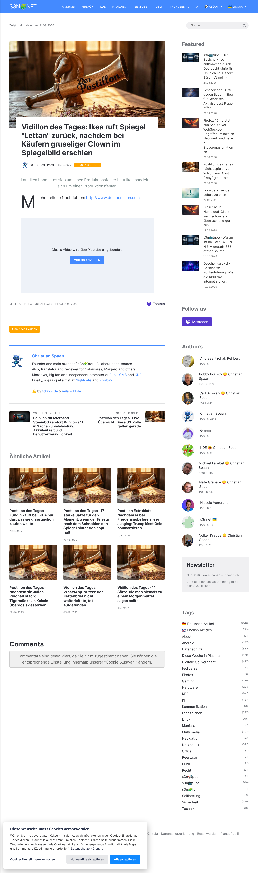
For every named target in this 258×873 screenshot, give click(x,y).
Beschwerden (207, 834)
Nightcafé (83, 380)
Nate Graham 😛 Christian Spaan (220, 484)
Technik (188, 809)
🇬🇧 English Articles (197, 630)
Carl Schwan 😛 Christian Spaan (219, 395)
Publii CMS (118, 375)
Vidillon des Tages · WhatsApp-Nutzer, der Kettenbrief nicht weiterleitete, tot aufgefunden (83, 596)
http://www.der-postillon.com (113, 197)
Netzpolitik (190, 745)
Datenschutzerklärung (177, 834)
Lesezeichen (192, 713)
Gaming (188, 681)
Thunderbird (179, 6)
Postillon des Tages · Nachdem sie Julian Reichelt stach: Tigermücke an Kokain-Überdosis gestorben (29, 596)
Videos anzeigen (87, 260)
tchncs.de (50, 391)
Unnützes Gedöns (88, 165)
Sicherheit (190, 802)
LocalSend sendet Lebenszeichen (217, 192)
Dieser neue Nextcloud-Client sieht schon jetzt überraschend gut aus (216, 216)
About (186, 637)
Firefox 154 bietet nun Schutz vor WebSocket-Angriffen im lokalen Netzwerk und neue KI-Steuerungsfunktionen (218, 136)
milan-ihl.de (71, 391)
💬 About (212, 6)
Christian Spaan (42, 164)
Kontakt (152, 834)
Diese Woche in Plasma (201, 656)
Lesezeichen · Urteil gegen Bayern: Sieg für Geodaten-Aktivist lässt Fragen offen (218, 99)
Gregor (205, 430)
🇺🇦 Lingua (235, 6)
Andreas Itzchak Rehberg (220, 358)
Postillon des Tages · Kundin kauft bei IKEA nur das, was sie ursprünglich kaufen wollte (31, 517)
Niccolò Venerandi (214, 502)
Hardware (190, 687)
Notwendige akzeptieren (87, 859)
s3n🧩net (23, 6)
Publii (158, 6)
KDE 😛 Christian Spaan (219, 448)
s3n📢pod (190, 777)
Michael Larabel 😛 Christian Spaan (221, 465)
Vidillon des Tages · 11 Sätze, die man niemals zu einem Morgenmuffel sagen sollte (139, 594)
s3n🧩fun (190, 789)
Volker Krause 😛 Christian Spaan (220, 537)
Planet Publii (229, 834)
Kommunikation (194, 707)
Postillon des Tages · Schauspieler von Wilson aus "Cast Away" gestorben (218, 171)
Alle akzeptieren (125, 859)
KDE (103, 6)
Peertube (140, 6)
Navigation (190, 738)
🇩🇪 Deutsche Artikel (198, 624)
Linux (186, 719)
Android (68, 6)
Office (187, 751)
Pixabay (105, 380)
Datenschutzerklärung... (87, 848)
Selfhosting (191, 796)
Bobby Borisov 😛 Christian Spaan (220, 376)
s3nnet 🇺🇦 (208, 519)
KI (183, 700)
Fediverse (190, 668)
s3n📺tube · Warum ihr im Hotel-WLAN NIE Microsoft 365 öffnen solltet (218, 244)
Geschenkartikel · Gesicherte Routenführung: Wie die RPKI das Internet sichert (218, 272)
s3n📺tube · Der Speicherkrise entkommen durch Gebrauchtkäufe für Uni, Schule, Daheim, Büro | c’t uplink (218, 66)
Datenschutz (192, 649)
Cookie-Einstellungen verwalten (32, 859)
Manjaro (119, 6)
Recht (186, 770)
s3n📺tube (191, 783)
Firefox (87, 6)
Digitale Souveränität (199, 662)
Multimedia (191, 732)
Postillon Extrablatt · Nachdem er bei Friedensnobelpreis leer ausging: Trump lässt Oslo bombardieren (139, 519)
